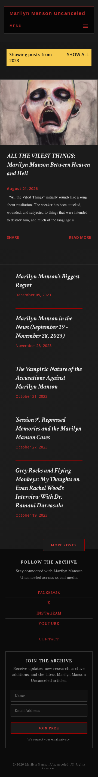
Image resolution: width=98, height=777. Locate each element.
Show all (78, 55)
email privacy (60, 739)
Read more (80, 237)
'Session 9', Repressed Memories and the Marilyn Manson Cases (48, 428)
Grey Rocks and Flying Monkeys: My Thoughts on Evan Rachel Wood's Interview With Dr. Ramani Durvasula (47, 488)
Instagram (48, 613)
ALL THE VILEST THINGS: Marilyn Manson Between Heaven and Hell (48, 164)
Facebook (49, 592)
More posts (64, 545)
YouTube (49, 623)
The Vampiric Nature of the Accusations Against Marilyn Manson (49, 378)
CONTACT (49, 639)
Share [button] (13, 237)
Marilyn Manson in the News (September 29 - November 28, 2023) (44, 327)
